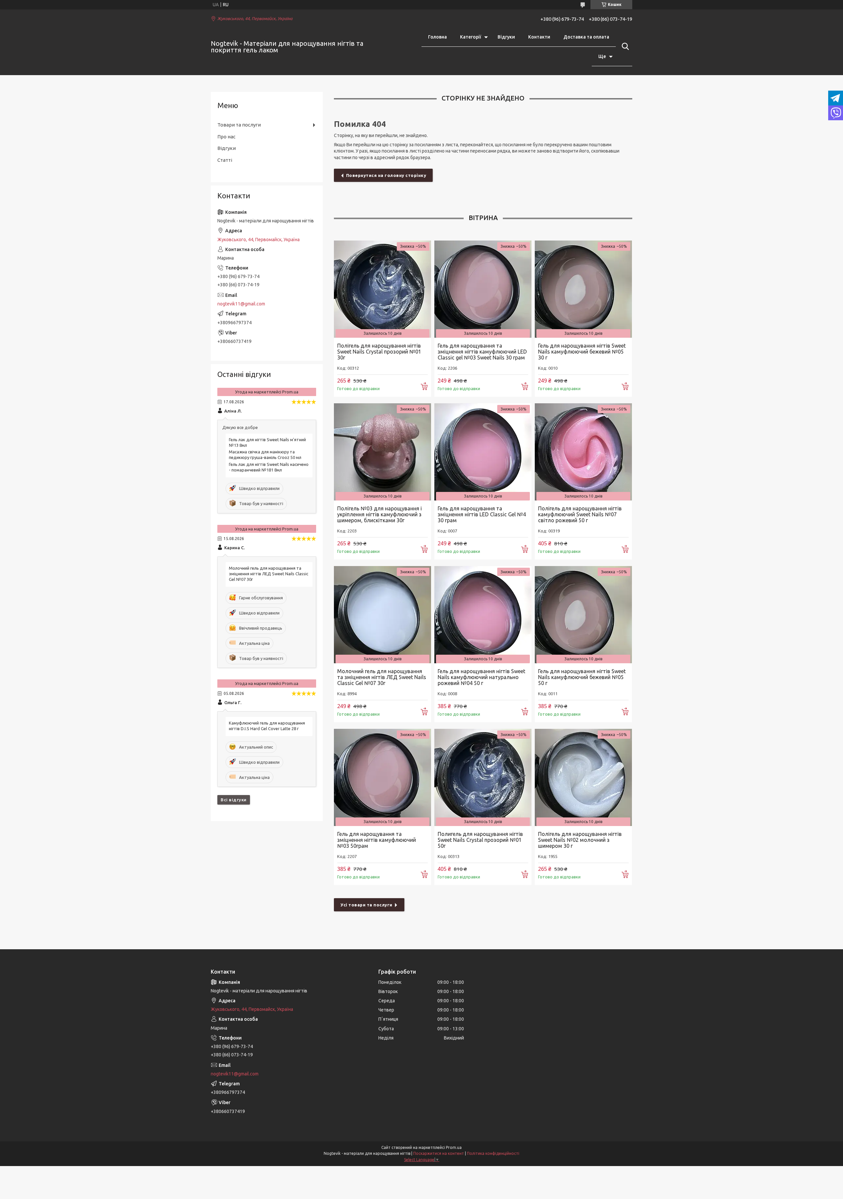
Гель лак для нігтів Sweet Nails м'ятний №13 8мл (267, 442)
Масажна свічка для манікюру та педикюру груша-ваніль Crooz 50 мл (265, 454)
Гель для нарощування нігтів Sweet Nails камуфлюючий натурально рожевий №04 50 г (481, 677)
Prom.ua (454, 1147)
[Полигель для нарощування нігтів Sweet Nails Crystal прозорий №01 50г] (482, 777)
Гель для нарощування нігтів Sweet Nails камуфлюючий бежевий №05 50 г (582, 677)
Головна (437, 37)
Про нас (226, 136)
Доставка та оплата (586, 37)
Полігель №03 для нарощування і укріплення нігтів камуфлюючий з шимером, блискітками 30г (379, 514)
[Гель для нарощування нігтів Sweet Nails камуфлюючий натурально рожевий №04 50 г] (482, 614)
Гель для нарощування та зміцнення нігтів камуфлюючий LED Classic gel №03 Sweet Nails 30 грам (482, 351)
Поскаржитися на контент (438, 1153)
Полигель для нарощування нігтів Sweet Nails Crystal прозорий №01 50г (480, 840)
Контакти (539, 37)
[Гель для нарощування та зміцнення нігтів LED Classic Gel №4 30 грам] (482, 451)
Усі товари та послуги (366, 904)
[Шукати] (624, 46)
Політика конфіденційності (493, 1153)
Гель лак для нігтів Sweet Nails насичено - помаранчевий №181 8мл (269, 467)
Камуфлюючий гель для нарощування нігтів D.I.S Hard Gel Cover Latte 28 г (267, 726)
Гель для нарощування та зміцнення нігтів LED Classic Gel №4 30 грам (482, 514)
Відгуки (506, 37)
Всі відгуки (234, 799)
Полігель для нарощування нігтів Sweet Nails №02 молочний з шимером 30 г (580, 840)
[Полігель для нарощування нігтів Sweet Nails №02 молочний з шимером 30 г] (583, 777)
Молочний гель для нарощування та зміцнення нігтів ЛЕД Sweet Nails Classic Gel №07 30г (381, 677)
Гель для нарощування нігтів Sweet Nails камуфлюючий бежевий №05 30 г (582, 351)
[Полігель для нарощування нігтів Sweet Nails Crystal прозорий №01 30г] (382, 289)
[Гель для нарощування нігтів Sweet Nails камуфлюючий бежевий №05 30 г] (583, 289)
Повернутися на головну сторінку (386, 175)
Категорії (470, 37)
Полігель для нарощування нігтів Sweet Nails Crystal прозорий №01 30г (379, 351)
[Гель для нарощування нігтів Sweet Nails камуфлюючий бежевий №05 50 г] (583, 614)
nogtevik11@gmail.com (241, 303)
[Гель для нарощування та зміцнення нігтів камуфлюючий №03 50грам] (382, 777)
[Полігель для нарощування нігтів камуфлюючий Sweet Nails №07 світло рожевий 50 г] (583, 451)
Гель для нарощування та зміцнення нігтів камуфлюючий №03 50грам (376, 840)
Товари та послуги (239, 125)
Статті (224, 160)
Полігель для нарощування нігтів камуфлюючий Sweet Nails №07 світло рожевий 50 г (580, 514)
